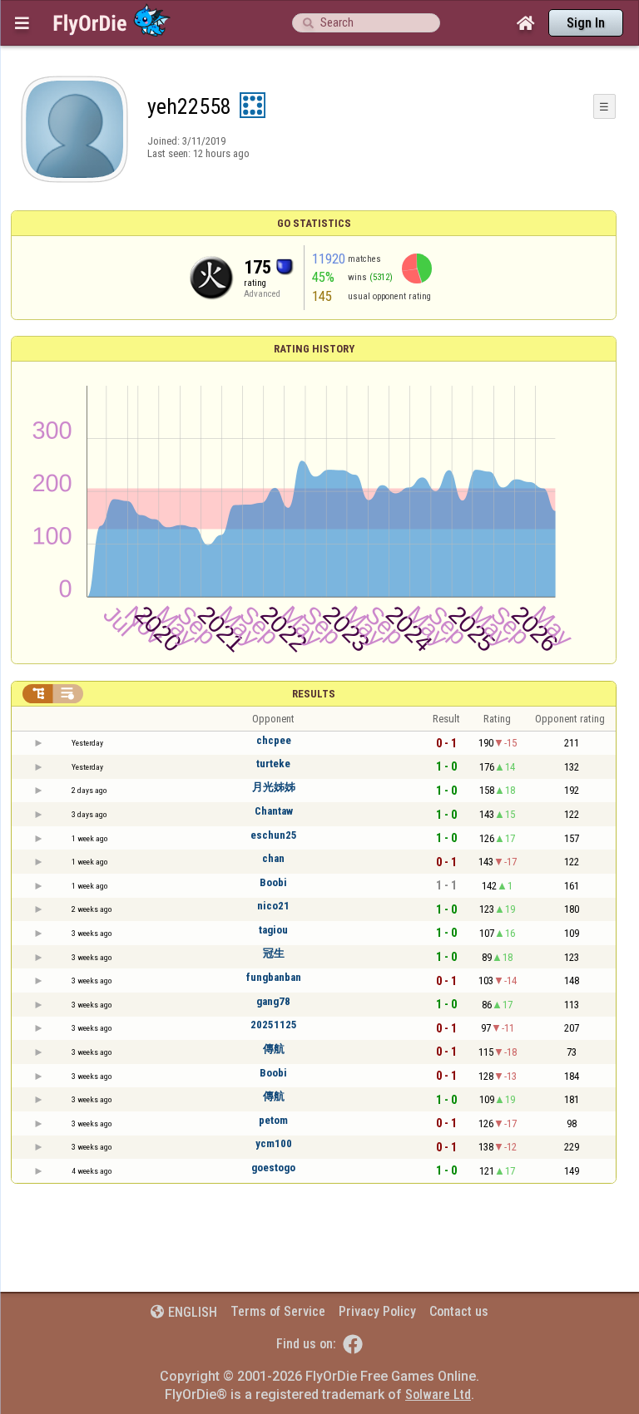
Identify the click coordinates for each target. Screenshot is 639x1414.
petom (273, 1120)
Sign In (586, 23)
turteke (273, 763)
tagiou (273, 930)
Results (313, 693)
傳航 (274, 1048)
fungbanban (273, 977)
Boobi (273, 882)
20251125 (273, 1024)
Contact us (458, 1311)
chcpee (273, 740)
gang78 (273, 1001)
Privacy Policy (377, 1311)
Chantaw (274, 811)
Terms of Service (277, 1311)
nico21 (273, 905)
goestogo (273, 1167)
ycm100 (273, 1143)
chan (273, 858)
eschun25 (273, 835)
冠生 (274, 953)
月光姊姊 (273, 787)
